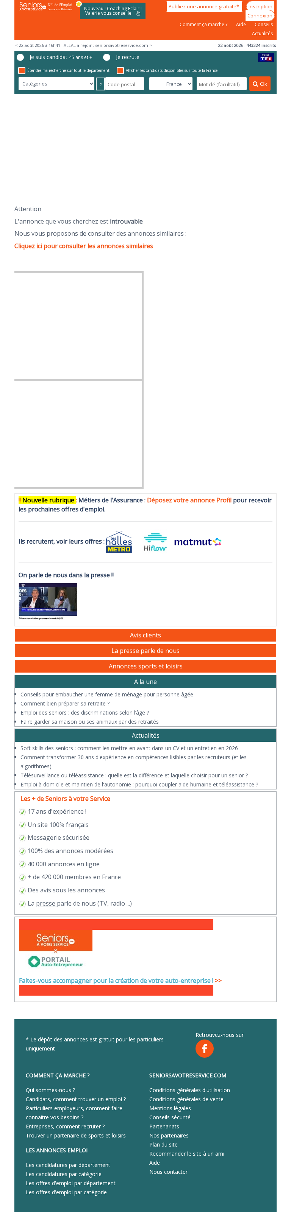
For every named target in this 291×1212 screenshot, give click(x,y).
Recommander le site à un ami (186, 1153)
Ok (263, 83)
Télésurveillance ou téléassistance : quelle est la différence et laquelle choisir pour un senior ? (134, 775)
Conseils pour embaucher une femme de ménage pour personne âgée (106, 694)
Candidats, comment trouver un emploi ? (76, 1099)
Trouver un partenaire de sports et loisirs (76, 1135)
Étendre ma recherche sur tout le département (68, 70)
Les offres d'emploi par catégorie (66, 1192)
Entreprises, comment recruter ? (65, 1126)
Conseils (264, 24)
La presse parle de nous (145, 650)
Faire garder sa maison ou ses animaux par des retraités (89, 721)
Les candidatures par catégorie (64, 1174)
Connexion (259, 15)
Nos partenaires (169, 1135)
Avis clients (145, 635)
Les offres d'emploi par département (71, 1183)
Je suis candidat (61, 57)
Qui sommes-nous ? (50, 1090)
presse (45, 903)
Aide (241, 24)
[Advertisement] (145, 149)
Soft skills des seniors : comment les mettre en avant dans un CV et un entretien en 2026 (129, 748)
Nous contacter (168, 1171)
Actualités (262, 33)
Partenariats (164, 1126)
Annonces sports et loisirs (146, 666)
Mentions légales (170, 1108)
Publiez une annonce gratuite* (204, 6)
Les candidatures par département (68, 1164)
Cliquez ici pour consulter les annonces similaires (83, 246)
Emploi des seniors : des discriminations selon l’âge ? (84, 712)
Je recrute (127, 57)
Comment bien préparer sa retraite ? (65, 703)
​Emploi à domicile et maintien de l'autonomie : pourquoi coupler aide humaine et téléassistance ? (139, 784)
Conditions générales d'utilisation (189, 1090)
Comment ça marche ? (204, 24)
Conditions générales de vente (186, 1099)
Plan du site (163, 1144)
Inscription (260, 6)
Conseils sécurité (170, 1117)
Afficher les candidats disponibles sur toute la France (171, 70)
